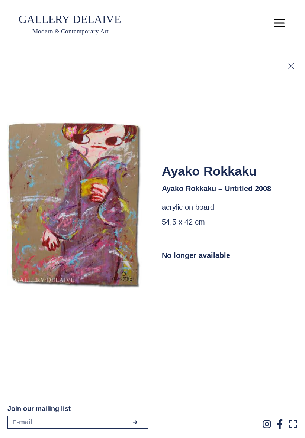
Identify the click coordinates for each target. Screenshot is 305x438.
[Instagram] (267, 424)
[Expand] (293, 424)
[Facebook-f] (280, 424)
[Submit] (135, 422)
